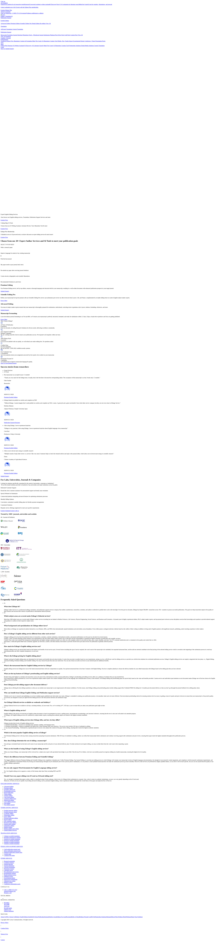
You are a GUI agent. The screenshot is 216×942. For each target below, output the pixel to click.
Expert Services (8, 370)
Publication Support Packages (12, 422)
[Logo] (3, 14)
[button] (38, 13)
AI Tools (6, 372)
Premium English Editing (10, 397)
